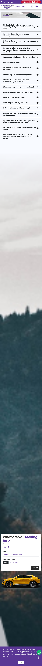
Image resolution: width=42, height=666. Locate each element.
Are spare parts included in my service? (19, 57)
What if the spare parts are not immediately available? (16, 81)
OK (21, 663)
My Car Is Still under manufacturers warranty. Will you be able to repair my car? (19, 27)
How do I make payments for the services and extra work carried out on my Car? (19, 50)
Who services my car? (12, 62)
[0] (35, 6)
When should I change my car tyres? (18, 92)
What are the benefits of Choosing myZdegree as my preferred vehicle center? (17, 136)
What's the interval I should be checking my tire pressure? (19, 114)
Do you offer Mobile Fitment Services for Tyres (19, 128)
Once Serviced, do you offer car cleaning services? (16, 35)
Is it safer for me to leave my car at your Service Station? (19, 42)
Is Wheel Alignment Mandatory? (16, 108)
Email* (5, 551)
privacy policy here (23, 652)
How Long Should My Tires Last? (16, 103)
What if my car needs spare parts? (17, 75)
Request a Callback (31, 2)
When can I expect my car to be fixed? (18, 87)
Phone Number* (9, 559)
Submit (35, 568)
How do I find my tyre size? (14, 97)
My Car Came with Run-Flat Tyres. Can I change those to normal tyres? (19, 121)
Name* (6, 544)
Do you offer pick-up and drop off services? (17, 68)
